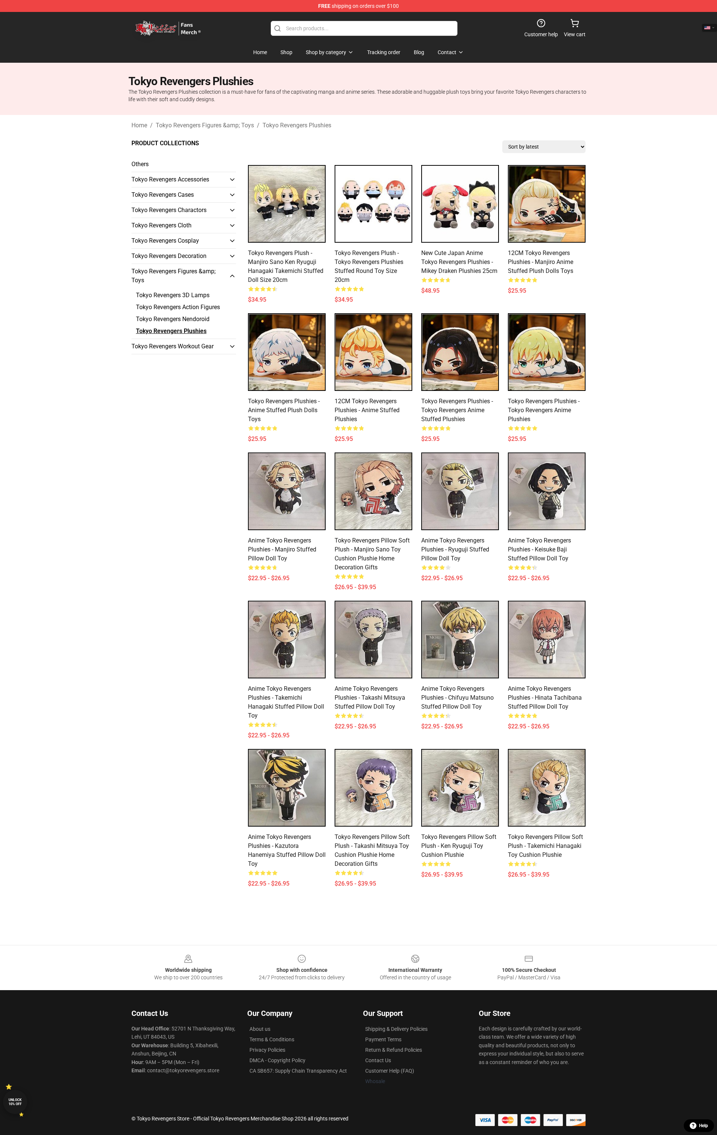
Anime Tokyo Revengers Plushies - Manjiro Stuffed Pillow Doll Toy (282, 549)
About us (259, 1029)
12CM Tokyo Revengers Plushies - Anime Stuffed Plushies (367, 410)
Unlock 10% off (15, 1102)
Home (139, 125)
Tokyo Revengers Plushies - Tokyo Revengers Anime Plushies (544, 410)
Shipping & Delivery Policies (396, 1029)
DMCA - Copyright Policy (277, 1060)
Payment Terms (383, 1039)
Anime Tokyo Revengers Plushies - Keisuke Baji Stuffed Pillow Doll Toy (539, 549)
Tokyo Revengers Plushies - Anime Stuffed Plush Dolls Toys (284, 410)
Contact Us (378, 1060)
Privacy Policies (267, 1050)
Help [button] (703, 1125)
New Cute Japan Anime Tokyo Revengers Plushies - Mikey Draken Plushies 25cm (459, 261)
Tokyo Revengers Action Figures (178, 307)
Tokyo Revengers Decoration (169, 255)
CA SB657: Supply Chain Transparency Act (298, 1071)
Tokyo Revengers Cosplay (165, 240)
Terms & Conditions (271, 1039)
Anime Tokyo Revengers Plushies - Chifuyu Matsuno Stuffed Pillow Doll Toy (457, 697)
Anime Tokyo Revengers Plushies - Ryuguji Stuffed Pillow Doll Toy (455, 549)
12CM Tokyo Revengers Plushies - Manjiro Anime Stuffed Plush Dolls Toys (540, 261)
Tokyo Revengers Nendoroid (172, 319)
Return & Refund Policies (393, 1050)
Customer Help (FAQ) (389, 1071)
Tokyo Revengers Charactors (169, 210)
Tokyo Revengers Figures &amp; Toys (205, 125)
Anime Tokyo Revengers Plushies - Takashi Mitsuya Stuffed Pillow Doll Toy (370, 697)
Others (140, 164)
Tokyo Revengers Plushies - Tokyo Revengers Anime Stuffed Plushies (457, 410)
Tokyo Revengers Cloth (161, 225)
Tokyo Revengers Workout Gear (172, 346)
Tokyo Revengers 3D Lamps (172, 295)
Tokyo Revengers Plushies (297, 125)
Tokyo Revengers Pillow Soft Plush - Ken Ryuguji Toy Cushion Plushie (458, 845)
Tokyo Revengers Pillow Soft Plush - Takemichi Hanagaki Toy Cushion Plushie (545, 845)
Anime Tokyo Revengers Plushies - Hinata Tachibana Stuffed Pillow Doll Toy (545, 697)
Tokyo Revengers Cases (162, 194)
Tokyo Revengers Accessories (170, 179)
